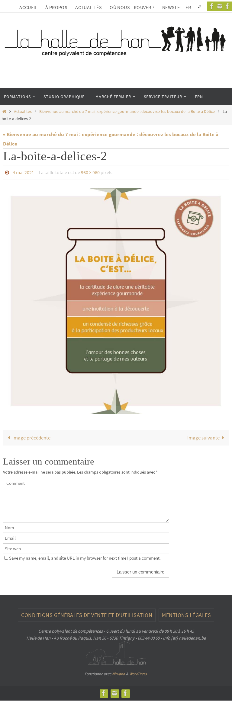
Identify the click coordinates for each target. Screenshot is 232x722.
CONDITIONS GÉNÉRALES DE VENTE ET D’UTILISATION (86, 613)
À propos (56, 7)
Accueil (28, 7)
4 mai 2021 (23, 172)
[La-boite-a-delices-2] (116, 300)
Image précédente (31, 436)
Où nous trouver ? (132, 7)
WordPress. (138, 672)
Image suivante (203, 436)
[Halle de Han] (212, 6)
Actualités (88, 7)
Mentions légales (186, 613)
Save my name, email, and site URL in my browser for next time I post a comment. (85, 556)
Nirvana (118, 672)
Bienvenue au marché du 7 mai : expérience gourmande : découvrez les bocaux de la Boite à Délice (127, 111)
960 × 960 (90, 172)
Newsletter (176, 7)
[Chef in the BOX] (125, 691)
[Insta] (219, 6)
